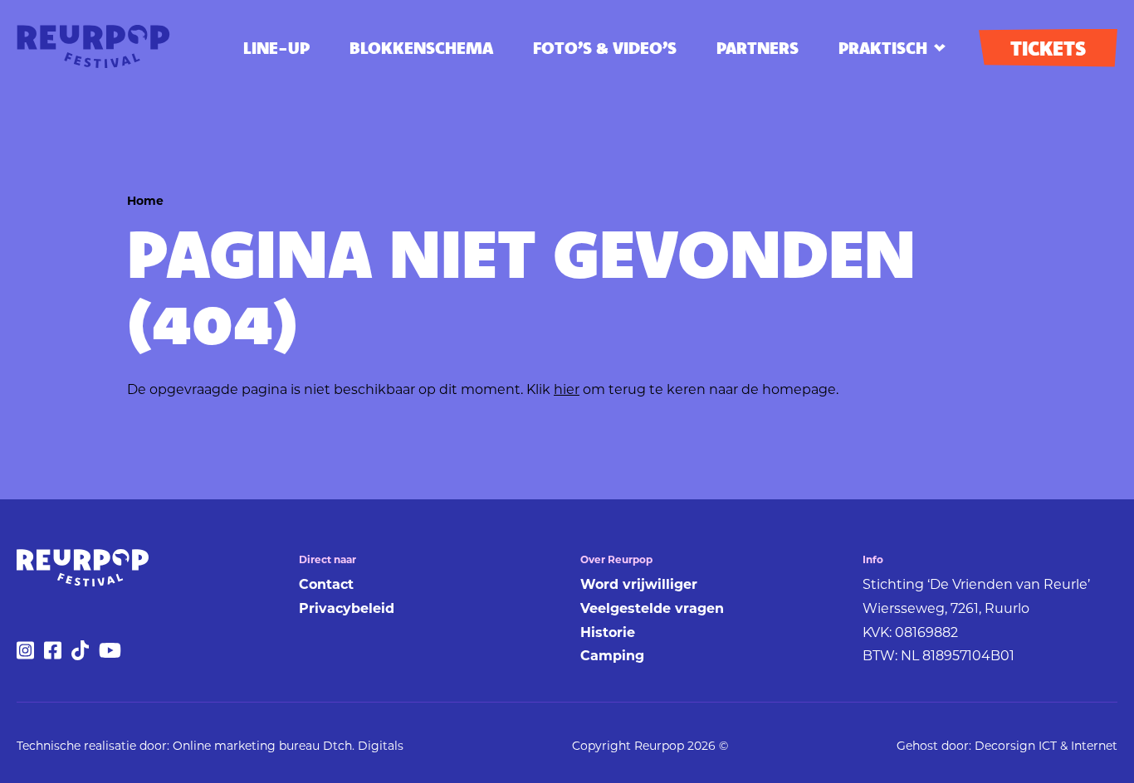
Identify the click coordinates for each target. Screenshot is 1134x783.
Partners (757, 47)
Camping (612, 656)
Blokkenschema (421, 47)
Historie (607, 632)
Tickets (1048, 48)
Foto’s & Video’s (605, 47)
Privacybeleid (346, 608)
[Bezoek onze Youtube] (110, 656)
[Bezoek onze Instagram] (25, 656)
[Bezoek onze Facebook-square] (52, 656)
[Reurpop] (93, 48)
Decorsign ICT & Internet (1046, 745)
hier (566, 389)
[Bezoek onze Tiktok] (80, 656)
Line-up (276, 47)
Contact (326, 584)
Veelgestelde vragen (652, 608)
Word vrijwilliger (638, 584)
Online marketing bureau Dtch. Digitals (288, 745)
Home (145, 200)
